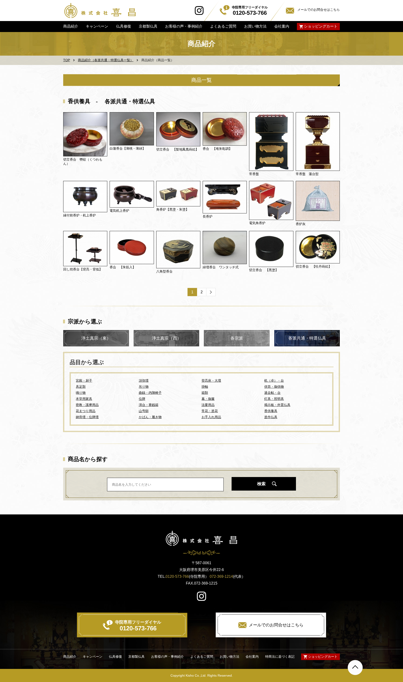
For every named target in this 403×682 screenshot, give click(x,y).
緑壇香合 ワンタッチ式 (221, 267)
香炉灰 (301, 224)
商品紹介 (70, 26)
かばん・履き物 (150, 417)
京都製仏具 (148, 26)
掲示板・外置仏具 (277, 405)
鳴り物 (81, 393)
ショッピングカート (320, 26)
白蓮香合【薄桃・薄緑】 (128, 148)
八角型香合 (164, 271)
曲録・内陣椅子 (150, 393)
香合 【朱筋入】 (123, 267)
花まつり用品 (85, 411)
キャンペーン (97, 26)
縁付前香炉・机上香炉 (79, 215)
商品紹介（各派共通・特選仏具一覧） (105, 60)
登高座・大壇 (211, 380)
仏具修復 (123, 26)
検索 (261, 483)
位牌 (142, 399)
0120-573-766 (177, 576)
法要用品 (208, 405)
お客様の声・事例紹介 (183, 26)
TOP (66, 60)
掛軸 (205, 386)
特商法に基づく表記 (280, 656)
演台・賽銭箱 (148, 405)
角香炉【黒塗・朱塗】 (172, 209)
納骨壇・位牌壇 (87, 417)
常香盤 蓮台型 (307, 174)
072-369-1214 (221, 576)
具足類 (81, 386)
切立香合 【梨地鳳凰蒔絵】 (177, 149)
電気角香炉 (257, 223)
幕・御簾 (208, 399)
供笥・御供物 (274, 386)
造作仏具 (270, 417)
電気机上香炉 (119, 210)
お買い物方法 (255, 26)
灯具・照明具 (274, 399)
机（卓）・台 (274, 380)
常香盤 (254, 174)
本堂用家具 (84, 399)
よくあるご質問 (223, 26)
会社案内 (281, 26)
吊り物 (144, 386)
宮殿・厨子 (84, 380)
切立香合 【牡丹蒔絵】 (314, 266)
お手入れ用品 (211, 417)
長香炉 (207, 216)
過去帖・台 (272, 393)
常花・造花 (210, 411)
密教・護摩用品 (87, 405)
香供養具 (270, 411)
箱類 (205, 393)
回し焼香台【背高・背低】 (82, 269)
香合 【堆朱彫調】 (217, 149)
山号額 (144, 411)
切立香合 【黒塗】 (263, 270)
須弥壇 (144, 380)
